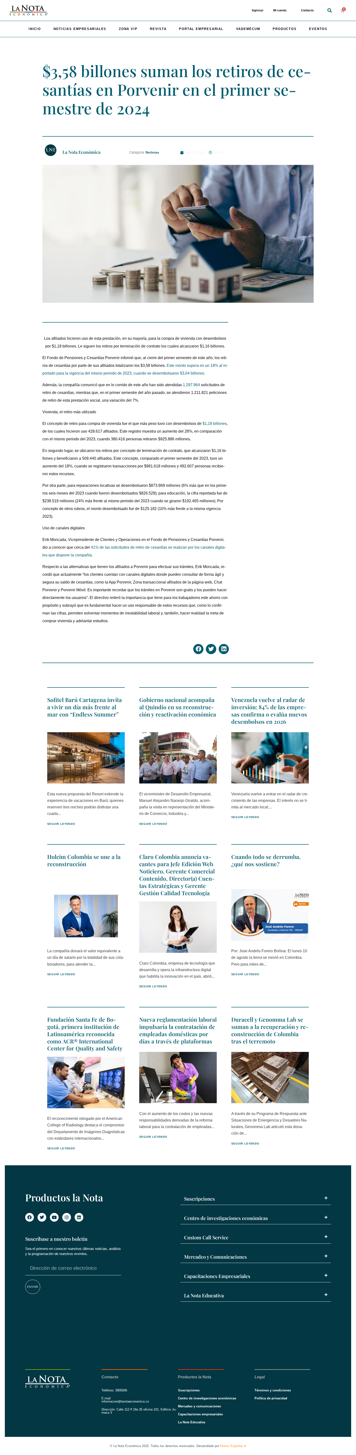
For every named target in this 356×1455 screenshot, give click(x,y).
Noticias (152, 152)
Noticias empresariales (80, 29)
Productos (284, 29)
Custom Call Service (206, 1237)
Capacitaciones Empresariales (217, 1276)
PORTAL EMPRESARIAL (201, 29)
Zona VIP (128, 29)
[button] (329, 11)
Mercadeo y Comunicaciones (215, 1256)
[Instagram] (66, 1217)
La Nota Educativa (204, 1295)
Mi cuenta (279, 10)
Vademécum (248, 29)
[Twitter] (42, 1217)
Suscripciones (199, 1198)
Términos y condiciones (273, 1390)
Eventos (318, 29)
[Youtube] (54, 1217)
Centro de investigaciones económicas (226, 1218)
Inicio (35, 29)
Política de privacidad (271, 1398)
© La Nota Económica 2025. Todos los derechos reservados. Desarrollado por (178, 1446)
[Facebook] (29, 1217)
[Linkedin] (79, 1217)
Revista (158, 29)
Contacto (307, 10)
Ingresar (257, 10)
